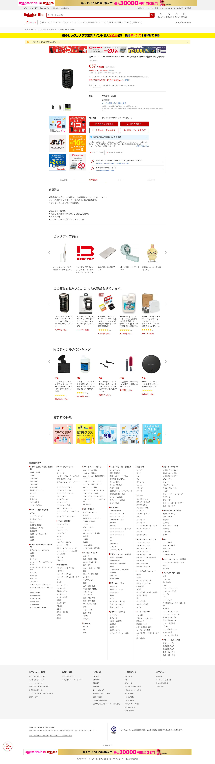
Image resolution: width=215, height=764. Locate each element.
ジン (137, 476)
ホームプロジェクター (64, 487)
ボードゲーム (140, 523)
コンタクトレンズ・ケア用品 (119, 569)
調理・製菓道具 (115, 473)
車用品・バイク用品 (38, 30)
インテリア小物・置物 (170, 635)
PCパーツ (60, 557)
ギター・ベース (88, 527)
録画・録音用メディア (64, 479)
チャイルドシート (142, 563)
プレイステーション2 (117, 535)
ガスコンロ (33, 572)
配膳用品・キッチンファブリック (121, 491)
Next (168, 49)
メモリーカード (62, 502)
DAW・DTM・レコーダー (91, 518)
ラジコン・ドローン (143, 514)
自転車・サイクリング (170, 470)
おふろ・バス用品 (142, 551)
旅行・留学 (87, 565)
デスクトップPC (62, 524)
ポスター (86, 619)
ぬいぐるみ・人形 (142, 499)
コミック (86, 556)
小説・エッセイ (88, 592)
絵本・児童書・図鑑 (90, 559)
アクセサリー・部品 (63, 505)
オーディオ (60, 473)
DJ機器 (85, 536)
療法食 (138, 607)
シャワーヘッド (62, 594)
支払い (127, 680)
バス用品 (166, 529)
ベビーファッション (143, 545)
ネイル (112, 598)
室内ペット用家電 (142, 604)
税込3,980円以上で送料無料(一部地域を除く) (55, 8)
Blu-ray (85, 627)
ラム (137, 479)
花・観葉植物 (140, 638)
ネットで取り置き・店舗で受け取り (41, 693)
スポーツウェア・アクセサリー (173, 503)
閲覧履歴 (96, 683)
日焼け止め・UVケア (117, 604)
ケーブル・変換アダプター (92, 484)
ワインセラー (34, 581)
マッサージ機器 (62, 597)
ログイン (178, 22)
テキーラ (139, 491)
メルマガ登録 (129, 697)
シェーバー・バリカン (64, 574)
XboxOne (113, 523)
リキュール (140, 482)
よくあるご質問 (153, 8)
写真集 (85, 616)
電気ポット (33, 575)
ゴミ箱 (165, 626)
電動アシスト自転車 (170, 473)
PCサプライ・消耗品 (64, 542)
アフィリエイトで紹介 (132, 704)
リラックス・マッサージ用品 (119, 633)
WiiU (111, 538)
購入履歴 (96, 687)
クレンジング (114, 592)
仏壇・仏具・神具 (169, 655)
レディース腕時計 (169, 545)
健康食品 (113, 624)
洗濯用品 (166, 523)
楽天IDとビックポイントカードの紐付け (106, 704)
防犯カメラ (140, 621)
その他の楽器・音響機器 (91, 548)
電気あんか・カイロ (36, 528)
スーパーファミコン (116, 550)
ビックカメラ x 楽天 (31, 8)
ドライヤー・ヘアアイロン (66, 568)
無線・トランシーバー (64, 508)
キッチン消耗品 (115, 482)
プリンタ (60, 536)
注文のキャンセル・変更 (133, 687)
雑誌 (84, 583)
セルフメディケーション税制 (39, 736)
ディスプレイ (61, 533)
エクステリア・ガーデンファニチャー (147, 634)
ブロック (139, 532)
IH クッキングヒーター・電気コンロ (41, 589)
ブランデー (140, 488)
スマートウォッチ (169, 554)
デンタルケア (61, 588)
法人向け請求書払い (100, 700)
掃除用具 (166, 520)
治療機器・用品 (115, 560)
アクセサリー (62, 30)
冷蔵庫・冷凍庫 (35, 472)
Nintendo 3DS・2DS (117, 520)
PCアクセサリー (62, 530)
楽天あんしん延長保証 (36, 680)
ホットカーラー (62, 585)
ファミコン (113, 547)
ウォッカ (139, 485)
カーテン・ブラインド (170, 611)
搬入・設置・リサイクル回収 (39, 687)
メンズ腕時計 (167, 542)
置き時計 (166, 551)
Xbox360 (113, 526)
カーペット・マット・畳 (171, 614)
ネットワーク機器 (63, 545)
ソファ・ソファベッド (170, 588)
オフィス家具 (167, 632)
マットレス (167, 579)
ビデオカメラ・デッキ (64, 490)
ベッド (165, 585)
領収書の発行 (129, 693)
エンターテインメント (90, 562)
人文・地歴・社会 (89, 586)
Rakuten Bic (33, 15)
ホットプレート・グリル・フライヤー (41, 568)
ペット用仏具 (140, 601)
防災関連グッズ (141, 624)
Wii (111, 541)
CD (84, 630)
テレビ (127, 22)
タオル (165, 535)
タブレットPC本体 (89, 473)
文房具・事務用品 (169, 514)
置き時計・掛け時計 (170, 617)
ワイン (138, 473)
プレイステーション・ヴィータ (120, 529)
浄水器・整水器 (35, 598)
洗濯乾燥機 (33, 478)
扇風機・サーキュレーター (39, 534)
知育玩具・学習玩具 (143, 502)
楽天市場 (188, 8)
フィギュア (140, 511)
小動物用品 (140, 586)
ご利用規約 (159, 687)
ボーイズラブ (87, 595)
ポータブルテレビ (63, 499)
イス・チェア (167, 600)
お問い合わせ (129, 711)
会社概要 (180, 8)
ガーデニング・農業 (143, 630)
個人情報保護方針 (162, 683)
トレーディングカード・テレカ (146, 526)
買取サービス (33, 697)
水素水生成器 (34, 601)
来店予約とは (140, 146)
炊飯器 (32, 553)
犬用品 (138, 577)
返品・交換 (128, 683)
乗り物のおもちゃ (142, 505)
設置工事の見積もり (36, 690)
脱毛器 (59, 582)
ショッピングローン (36, 683)
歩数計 (59, 609)
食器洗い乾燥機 (35, 596)
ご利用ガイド (141, 8)
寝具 (164, 576)
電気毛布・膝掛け (36, 525)
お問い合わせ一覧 (105, 759)
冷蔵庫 (111, 22)
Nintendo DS (114, 544)
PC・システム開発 (89, 604)
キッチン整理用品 (116, 485)
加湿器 (32, 537)
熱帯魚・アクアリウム (143, 583)
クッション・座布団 (170, 591)
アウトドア (167, 500)
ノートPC (60, 527)
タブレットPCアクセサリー (92, 481)
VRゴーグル (87, 504)
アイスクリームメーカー (38, 607)
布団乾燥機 (33, 484)
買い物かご (97, 676)
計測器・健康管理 (116, 621)
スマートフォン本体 (90, 470)
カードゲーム (140, 520)
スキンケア (113, 586)
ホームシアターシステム (65, 493)
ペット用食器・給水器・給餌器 (146, 592)
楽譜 (84, 571)
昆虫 (137, 598)
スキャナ (60, 539)
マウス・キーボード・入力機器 (67, 551)
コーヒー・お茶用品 (116, 497)
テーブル (166, 594)
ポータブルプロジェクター (66, 516)
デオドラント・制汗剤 (117, 601)
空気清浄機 (91, 22)
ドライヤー (70, 22)
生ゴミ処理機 (34, 604)
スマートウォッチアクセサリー (93, 496)
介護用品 (113, 572)
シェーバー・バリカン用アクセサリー (68, 578)
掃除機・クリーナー (36, 490)
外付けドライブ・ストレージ (66, 548)
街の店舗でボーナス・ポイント (72, 680)
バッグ (165, 565)
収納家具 (166, 608)
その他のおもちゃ (142, 535)
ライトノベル (87, 610)
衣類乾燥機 (33, 481)
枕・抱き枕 (167, 582)
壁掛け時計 (167, 548)
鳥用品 (138, 589)
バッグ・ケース (168, 485)
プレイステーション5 (117, 514)
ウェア (165, 491)
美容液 (112, 595)
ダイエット (113, 618)
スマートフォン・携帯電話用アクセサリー (94, 477)
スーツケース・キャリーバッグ (173, 562)
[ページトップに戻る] (211, 458)
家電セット (45, 22)
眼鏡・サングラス (169, 506)
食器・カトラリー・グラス (119, 476)
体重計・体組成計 (63, 612)
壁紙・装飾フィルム (170, 620)
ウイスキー (140, 470)
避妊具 (112, 566)
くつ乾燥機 (33, 487)
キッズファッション (143, 542)
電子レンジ (137, 22)
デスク (165, 597)
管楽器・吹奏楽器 (89, 521)
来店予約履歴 (97, 697)
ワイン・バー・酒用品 (117, 500)
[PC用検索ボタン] (152, 15)
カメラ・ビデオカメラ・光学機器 (68, 476)
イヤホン (81, 22)
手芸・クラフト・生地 (170, 526)
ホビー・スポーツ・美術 (91, 568)
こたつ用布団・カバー (170, 629)
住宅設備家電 (34, 502)
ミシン (32, 496)
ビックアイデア (58, 22)
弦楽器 (85, 539)
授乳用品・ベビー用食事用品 (146, 557)
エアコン (102, 22)
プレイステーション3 (117, 532)
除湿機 (32, 540)
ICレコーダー (61, 496)
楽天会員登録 (186, 22)
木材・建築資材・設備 (143, 627)
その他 (72, 30)
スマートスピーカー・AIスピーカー (68, 512)
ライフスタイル (88, 580)
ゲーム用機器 (61, 554)
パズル (138, 517)
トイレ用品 (167, 532)
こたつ (32, 522)
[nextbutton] (165, 252)
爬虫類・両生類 (141, 595)
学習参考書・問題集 (90, 589)
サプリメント (114, 615)
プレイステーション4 (117, 517)
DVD (84, 632)
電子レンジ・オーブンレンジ (39, 550)
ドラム (85, 524)
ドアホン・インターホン (144, 618)
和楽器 (85, 542)
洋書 (84, 607)
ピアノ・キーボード (90, 512)
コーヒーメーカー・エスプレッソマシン (41, 563)
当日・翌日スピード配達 (37, 676)
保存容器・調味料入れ (117, 479)
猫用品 (138, 574)
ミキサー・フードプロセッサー (40, 584)
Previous (46, 49)
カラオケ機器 (87, 545)
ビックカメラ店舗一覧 (167, 8)
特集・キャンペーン (68, 676)
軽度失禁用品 (114, 578)
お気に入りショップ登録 (133, 690)
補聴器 (59, 600)
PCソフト (60, 560)
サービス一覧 (93, 759)
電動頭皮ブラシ (62, 591)
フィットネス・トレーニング (173, 494)
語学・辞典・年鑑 (89, 598)
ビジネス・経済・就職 (90, 574)
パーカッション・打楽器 (91, 533)
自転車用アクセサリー (170, 476)
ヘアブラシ (60, 571)
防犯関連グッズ (168, 646)
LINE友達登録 (129, 700)
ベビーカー (140, 560)
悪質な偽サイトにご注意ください (61, 736)
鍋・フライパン (115, 470)
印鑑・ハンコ (167, 517)
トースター (33, 559)
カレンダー (87, 577)
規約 (147, 146)
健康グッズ (113, 627)
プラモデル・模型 (142, 508)
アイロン (33, 493)
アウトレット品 (168, 643)
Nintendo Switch (115, 511)
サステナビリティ (118, 759)
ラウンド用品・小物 (170, 488)
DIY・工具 (139, 615)
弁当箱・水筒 (114, 488)
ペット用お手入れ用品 (143, 580)
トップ (25, 30)
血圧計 (59, 615)
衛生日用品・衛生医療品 (118, 563)
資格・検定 (87, 613)
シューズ (166, 482)
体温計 (59, 618)
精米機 (32, 556)
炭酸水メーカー (35, 593)
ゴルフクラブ (167, 479)
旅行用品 (166, 568)
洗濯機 (119, 22)
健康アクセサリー (116, 630)
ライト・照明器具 (36, 505)
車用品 (51, 30)
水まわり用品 (114, 503)
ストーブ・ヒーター (36, 516)
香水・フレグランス (116, 607)
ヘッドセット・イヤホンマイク (93, 490)
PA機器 (85, 515)
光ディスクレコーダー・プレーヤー (68, 483)
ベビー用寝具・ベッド (143, 554)
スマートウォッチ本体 (90, 493)
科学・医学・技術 (89, 601)
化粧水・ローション (116, 589)
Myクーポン (97, 690)
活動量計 (60, 606)
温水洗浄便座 (61, 603)
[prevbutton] (49, 252)
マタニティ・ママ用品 (143, 548)
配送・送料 (128, 676)
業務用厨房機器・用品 (117, 494)
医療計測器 (113, 575)
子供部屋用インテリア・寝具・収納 (174, 604)
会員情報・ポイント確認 (101, 693)
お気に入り (97, 680)
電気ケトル (33, 578)
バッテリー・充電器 (90, 487)
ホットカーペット (36, 519)
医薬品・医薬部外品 (116, 557)
